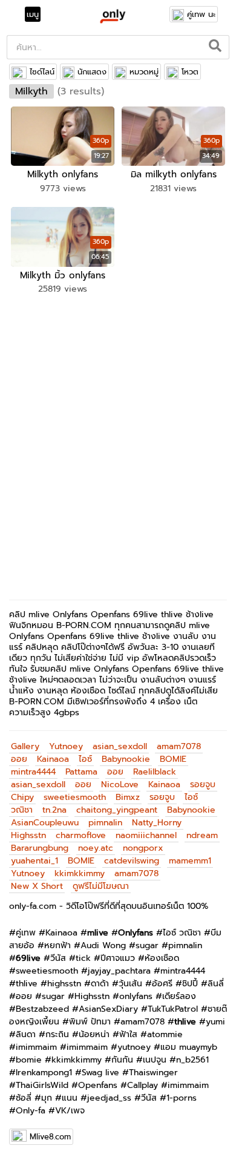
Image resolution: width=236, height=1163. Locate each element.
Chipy (22, 797)
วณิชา (22, 810)
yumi (215, 1021)
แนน (69, 1098)
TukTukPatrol (173, 1009)
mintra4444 (33, 771)
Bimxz (128, 797)
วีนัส (58, 958)
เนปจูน (154, 1059)
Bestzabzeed (42, 1009)
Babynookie (126, 759)
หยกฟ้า (57, 945)
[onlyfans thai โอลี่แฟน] (112, 15)
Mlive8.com (50, 1136)
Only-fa (30, 1110)
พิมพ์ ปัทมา (90, 1021)
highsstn (64, 983)
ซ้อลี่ (23, 1098)
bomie (29, 1059)
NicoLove (120, 784)
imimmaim (36, 1047)
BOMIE (173, 759)
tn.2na (54, 810)
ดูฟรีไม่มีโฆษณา (101, 886)
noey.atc (95, 848)
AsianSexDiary (108, 1009)
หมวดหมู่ (144, 71)
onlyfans (135, 996)
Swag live (100, 1072)
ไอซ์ (85, 759)
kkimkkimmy (79, 873)
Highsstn (28, 835)
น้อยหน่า (94, 1034)
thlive (27, 983)
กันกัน (122, 1059)
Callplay (142, 1085)
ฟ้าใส (128, 1034)
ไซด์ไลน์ (42, 71)
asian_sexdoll (120, 746)
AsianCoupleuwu (45, 822)
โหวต (190, 71)
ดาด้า (100, 983)
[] (215, 47)
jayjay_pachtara (119, 971)
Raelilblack (154, 771)
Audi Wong (103, 945)
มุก (46, 1098)
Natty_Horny (157, 822)
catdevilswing (131, 860)
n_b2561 (192, 1059)
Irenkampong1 (44, 1072)
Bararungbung (39, 848)
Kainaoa (53, 759)
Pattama (81, 771)
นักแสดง (92, 71)
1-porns (181, 1098)
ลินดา (26, 1034)
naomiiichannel (146, 835)
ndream (202, 835)
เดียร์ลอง (179, 996)
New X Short (37, 886)
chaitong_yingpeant (116, 810)
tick (83, 958)
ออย (19, 759)
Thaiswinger (153, 1072)
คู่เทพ (26, 932)
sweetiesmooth (75, 797)
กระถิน (57, 1034)
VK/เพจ (70, 1110)
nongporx (143, 848)
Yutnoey (66, 746)
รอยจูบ (202, 784)
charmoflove (81, 835)
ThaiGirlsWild (42, 1085)
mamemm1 (190, 860)
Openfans (97, 1085)
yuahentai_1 (34, 860)
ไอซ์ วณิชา (182, 932)
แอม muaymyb (188, 1047)
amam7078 (179, 746)
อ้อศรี (162, 983)
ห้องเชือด (162, 958)
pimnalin (105, 822)
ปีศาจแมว (117, 958)
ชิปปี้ (190, 983)
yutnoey (134, 1047)
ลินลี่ (216, 983)
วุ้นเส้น (130, 983)
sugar (147, 945)
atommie (165, 1034)
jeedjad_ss (109, 1098)
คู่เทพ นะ (201, 14)
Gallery (25, 746)
